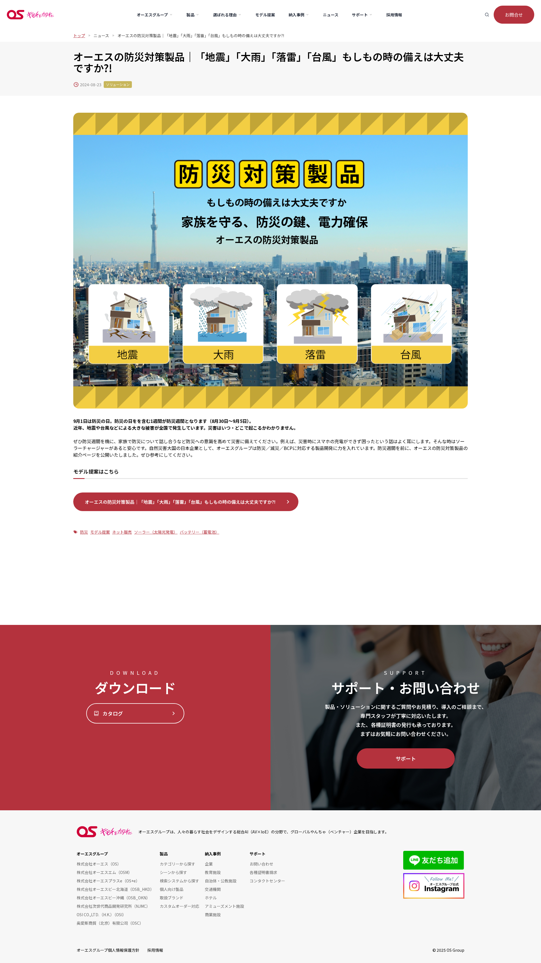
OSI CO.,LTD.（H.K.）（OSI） (101, 914)
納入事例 (213, 854)
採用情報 (155, 950)
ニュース (101, 35)
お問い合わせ (261, 864)
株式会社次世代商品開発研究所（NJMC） (113, 906)
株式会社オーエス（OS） (99, 864)
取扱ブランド (171, 897)
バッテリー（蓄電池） (199, 532)
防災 (84, 532)
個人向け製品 (171, 889)
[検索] (487, 14)
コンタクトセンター (267, 881)
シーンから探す (173, 872)
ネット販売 (122, 532)
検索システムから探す (179, 881)
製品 (164, 854)
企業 (209, 864)
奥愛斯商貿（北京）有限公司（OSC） (110, 923)
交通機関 (213, 889)
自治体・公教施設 (220, 881)
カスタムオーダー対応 (179, 906)
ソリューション (118, 84)
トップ (79, 35)
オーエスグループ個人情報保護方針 (108, 950)
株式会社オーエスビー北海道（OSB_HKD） (115, 889)
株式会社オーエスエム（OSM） (104, 872)
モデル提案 (100, 532)
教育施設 (213, 872)
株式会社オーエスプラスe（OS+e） (108, 881)
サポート (406, 758)
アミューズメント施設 (224, 906)
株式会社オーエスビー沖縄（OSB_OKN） (113, 897)
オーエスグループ (92, 854)
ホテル (211, 897)
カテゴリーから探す (177, 864)
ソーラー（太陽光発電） (156, 532)
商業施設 (213, 914)
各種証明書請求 (263, 872)
